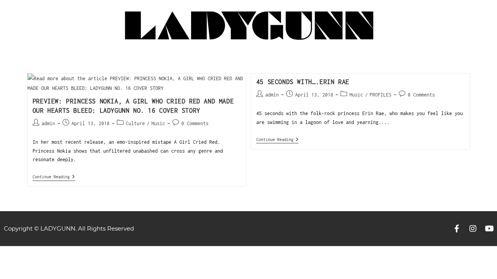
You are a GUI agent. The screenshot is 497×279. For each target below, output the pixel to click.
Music (158, 123)
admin (48, 123)
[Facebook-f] (457, 228)
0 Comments (195, 123)
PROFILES (380, 95)
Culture (135, 123)
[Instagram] (473, 228)
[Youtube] (489, 228)
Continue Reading (54, 176)
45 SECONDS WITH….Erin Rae (302, 81)
